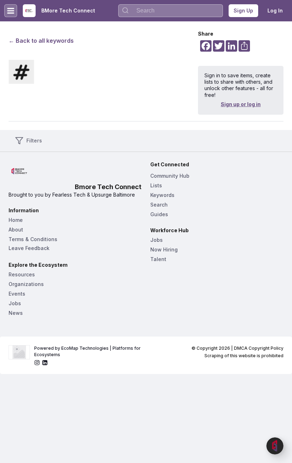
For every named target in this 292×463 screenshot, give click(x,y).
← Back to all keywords (41, 40)
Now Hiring (164, 249)
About (16, 230)
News (16, 313)
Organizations (26, 284)
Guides (159, 214)
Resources (22, 274)
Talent (158, 259)
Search (159, 205)
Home (16, 220)
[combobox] (170, 10)
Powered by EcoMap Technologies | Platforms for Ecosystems (88, 351)
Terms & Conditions (33, 239)
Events (17, 294)
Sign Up (243, 10)
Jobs (15, 303)
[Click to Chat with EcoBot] (274, 445)
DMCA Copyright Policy (258, 348)
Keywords (162, 195)
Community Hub (169, 176)
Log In (275, 10)
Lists (156, 185)
